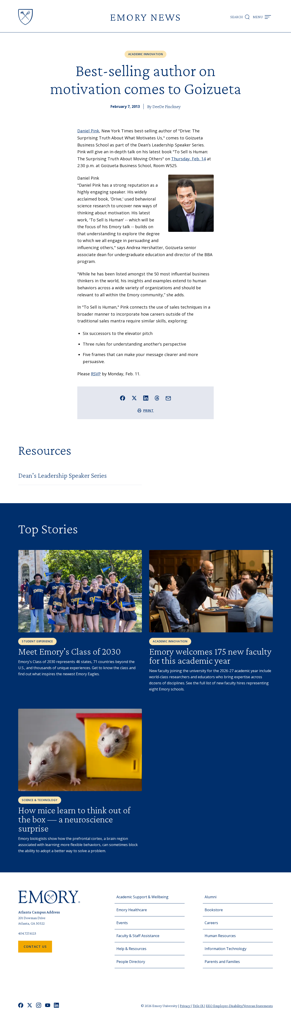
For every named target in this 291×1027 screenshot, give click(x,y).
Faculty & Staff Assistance (137, 935)
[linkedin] (56, 1006)
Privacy (185, 1006)
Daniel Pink (88, 131)
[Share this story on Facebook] (122, 398)
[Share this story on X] (134, 398)
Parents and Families (222, 961)
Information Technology (225, 948)
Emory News (145, 17)
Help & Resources (131, 948)
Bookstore (214, 909)
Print (148, 410)
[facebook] (20, 1006)
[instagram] (38, 1006)
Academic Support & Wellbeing (142, 896)
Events (122, 922)
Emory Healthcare (131, 909)
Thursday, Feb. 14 (188, 158)
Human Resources (220, 935)
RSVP (96, 373)
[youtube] (47, 1006)
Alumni (210, 896)
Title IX (198, 1006)
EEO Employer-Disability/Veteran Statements (239, 1006)
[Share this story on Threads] (157, 398)
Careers (211, 922)
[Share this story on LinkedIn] (145, 398)
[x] (29, 1006)
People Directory (130, 961)
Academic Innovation (145, 54)
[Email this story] (168, 398)
